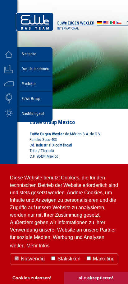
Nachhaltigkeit (33, 113)
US (105, 23)
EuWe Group (31, 99)
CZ (119, 23)
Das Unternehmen (35, 69)
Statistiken (68, 258)
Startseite (29, 54)
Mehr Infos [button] (37, 245)
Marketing (103, 258)
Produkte (28, 84)
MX (112, 23)
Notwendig (32, 258)
